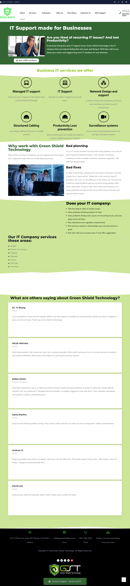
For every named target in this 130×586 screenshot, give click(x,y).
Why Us (59, 13)
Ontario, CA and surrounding (108, 538)
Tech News (71, 13)
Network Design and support (103, 93)
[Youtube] (72, 560)
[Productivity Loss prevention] (65, 116)
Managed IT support (26, 91)
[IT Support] (65, 82)
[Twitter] (68, 560)
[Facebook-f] (61, 560)
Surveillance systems (103, 125)
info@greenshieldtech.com (64, 538)
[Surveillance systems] (103, 116)
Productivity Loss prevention (65, 127)
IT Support (65, 91)
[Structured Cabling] (26, 116)
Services (32, 13)
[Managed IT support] (26, 82)
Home (22, 13)
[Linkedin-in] (58, 560)
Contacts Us (86, 13)
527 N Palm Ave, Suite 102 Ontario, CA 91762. (29, 538)
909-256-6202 (85, 538)
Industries (46, 13)
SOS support (100, 13)
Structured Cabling (26, 125)
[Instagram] (65, 560)
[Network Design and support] (103, 82)
